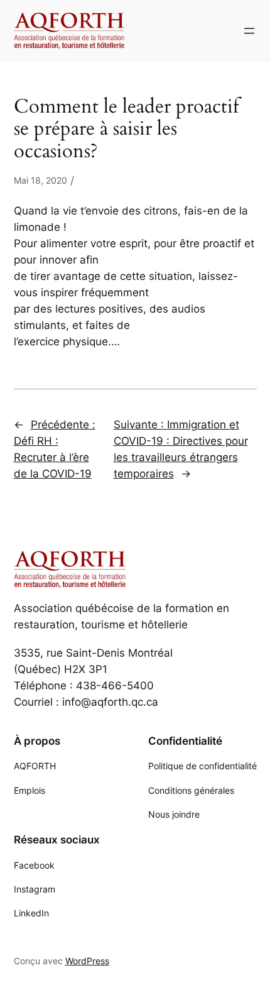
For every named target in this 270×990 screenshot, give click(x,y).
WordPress (87, 960)
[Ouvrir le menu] (249, 30)
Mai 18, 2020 (40, 180)
